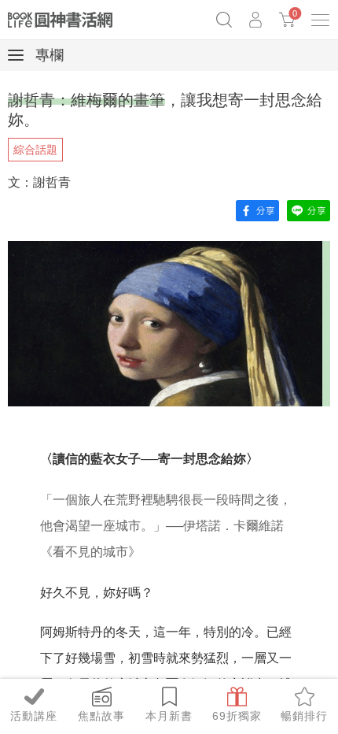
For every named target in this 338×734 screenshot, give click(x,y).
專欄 (47, 55)
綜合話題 (35, 149)
